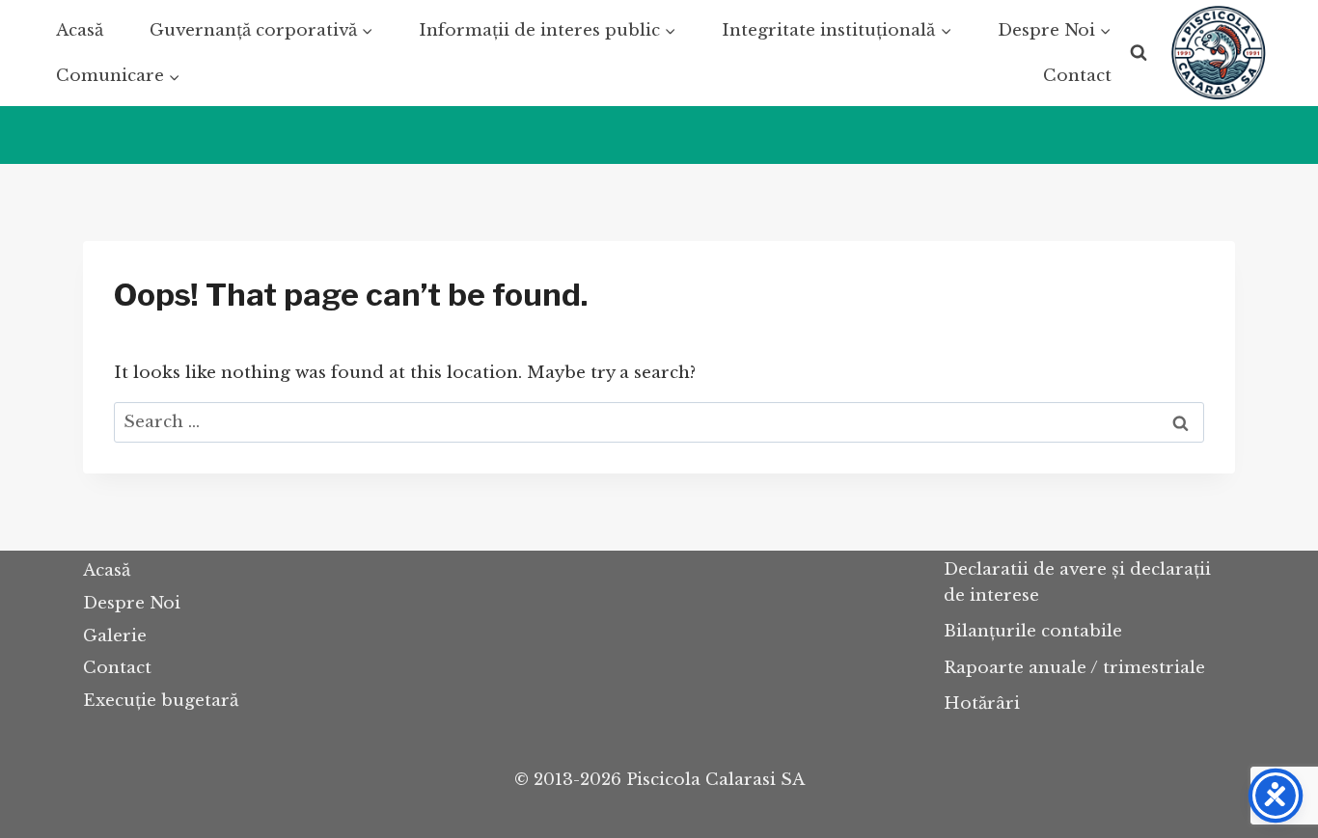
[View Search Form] (1138, 53)
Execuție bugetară (160, 700)
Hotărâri (982, 703)
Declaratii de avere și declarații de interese (1077, 582)
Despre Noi (131, 603)
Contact (1077, 76)
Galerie (115, 636)
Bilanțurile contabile (1033, 631)
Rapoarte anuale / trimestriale (1074, 668)
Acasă (79, 30)
